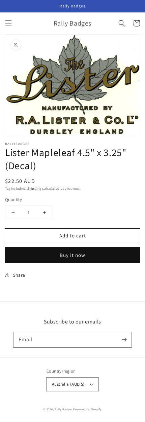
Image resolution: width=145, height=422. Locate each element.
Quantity (13, 199)
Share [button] (19, 275)
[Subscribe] (124, 339)
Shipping (34, 188)
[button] (8, 23)
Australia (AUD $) (68, 384)
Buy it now (72, 255)
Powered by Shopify (87, 409)
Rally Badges (63, 409)
